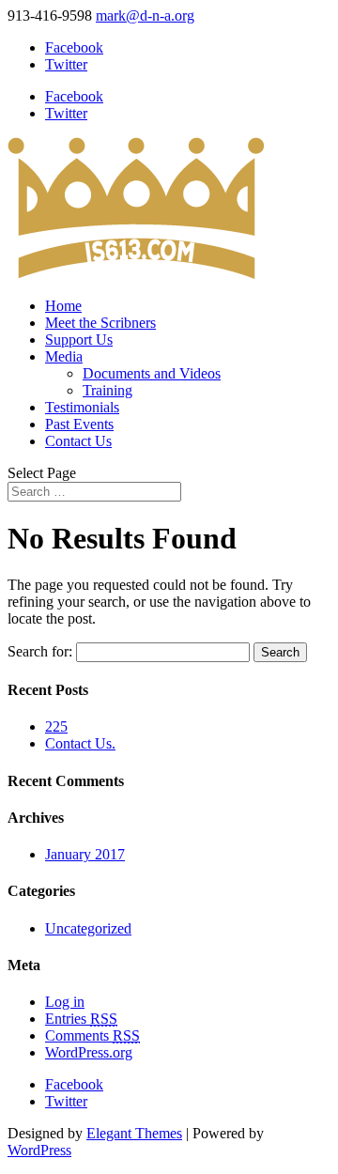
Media (64, 356)
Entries (81, 1019)
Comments (92, 1035)
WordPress (39, 1150)
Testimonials (82, 407)
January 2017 (85, 854)
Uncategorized (88, 928)
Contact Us (78, 441)
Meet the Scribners (100, 323)
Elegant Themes (134, 1133)
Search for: (40, 651)
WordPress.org (88, 1052)
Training (107, 390)
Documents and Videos (152, 373)
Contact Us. (80, 743)
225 (56, 726)
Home (63, 306)
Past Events (79, 424)
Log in (64, 1002)
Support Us (79, 340)
